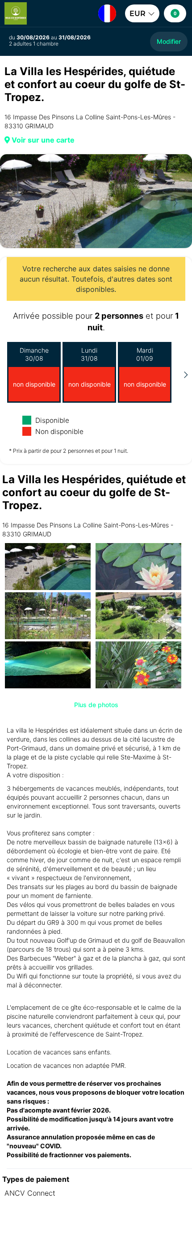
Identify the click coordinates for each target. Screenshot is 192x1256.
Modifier (169, 41)
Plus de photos (96, 704)
